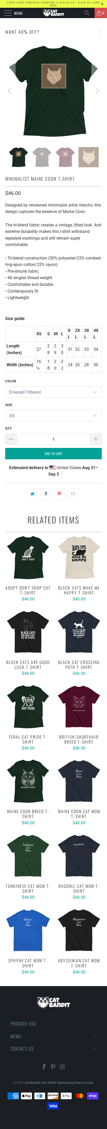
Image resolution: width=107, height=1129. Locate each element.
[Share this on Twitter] (32, 494)
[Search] (88, 13)
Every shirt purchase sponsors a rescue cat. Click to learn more (53, 4)
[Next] (96, 91)
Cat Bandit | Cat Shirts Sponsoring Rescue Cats (59, 1083)
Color (10, 381)
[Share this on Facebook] (45, 494)
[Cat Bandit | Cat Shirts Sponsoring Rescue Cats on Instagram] (62, 1067)
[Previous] (10, 91)
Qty (8, 428)
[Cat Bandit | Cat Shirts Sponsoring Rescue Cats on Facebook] (44, 1067)
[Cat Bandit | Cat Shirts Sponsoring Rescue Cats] (53, 13)
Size (8, 405)
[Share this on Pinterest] (59, 494)
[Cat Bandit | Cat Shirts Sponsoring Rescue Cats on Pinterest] (53, 1067)
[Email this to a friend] (73, 494)
